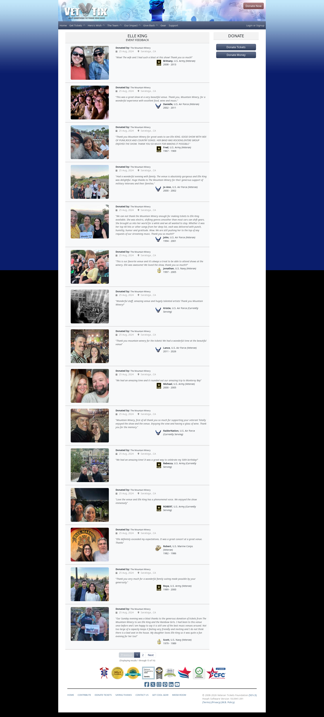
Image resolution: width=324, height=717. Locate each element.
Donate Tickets (236, 47)
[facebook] (146, 684)
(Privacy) (216, 702)
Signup (260, 25)
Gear (163, 25)
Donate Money (236, 55)
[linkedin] (171, 684)
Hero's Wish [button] (95, 25)
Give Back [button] (149, 25)
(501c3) (253, 695)
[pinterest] (165, 684)
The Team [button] (113, 25)
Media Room (179, 694)
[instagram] (159, 684)
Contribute (84, 694)
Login (249, 25)
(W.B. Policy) (228, 702)
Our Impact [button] (131, 25)
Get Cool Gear (160, 694)
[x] (153, 684)
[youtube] (177, 684)
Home (63, 25)
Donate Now (254, 6)
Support (173, 25)
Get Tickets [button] (76, 25)
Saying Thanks (123, 694)
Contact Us (142, 694)
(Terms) (206, 702)
